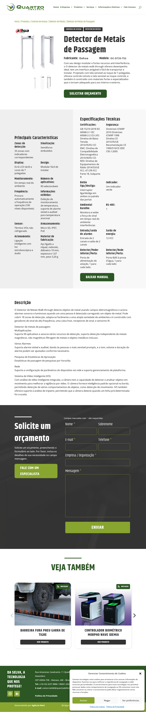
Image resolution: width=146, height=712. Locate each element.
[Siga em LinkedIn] (17, 694)
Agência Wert (38, 705)
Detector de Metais (57, 21)
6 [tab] (78, 656)
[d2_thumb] (36, 49)
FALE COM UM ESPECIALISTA (29, 471)
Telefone (105, 440)
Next (133, 615)
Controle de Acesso (39, 21)
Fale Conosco (130, 7)
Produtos (78, 7)
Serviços (90, 7)
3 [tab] (65, 656)
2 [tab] (61, 656)
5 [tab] (74, 656)
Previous (12, 615)
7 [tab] (82, 656)
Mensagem (73, 471)
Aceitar (83, 700)
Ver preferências (130, 700)
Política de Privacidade (115, 706)
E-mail (70, 440)
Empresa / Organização (80, 455)
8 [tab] (86, 656)
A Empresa (65, 7)
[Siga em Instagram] (10, 694)
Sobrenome (105, 424)
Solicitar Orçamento (85, 93)
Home (56, 7)
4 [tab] (69, 656)
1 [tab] (56, 656)
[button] (140, 673)
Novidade (64, 586)
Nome (70, 424)
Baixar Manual (97, 277)
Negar (107, 700)
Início (17, 21)
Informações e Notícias (109, 7)
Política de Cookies (97, 706)
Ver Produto (43, 642)
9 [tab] (91, 656)
